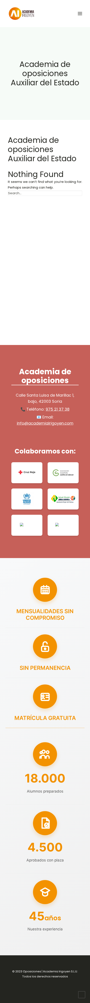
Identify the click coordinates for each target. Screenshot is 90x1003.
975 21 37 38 (57, 409)
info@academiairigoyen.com (45, 423)
